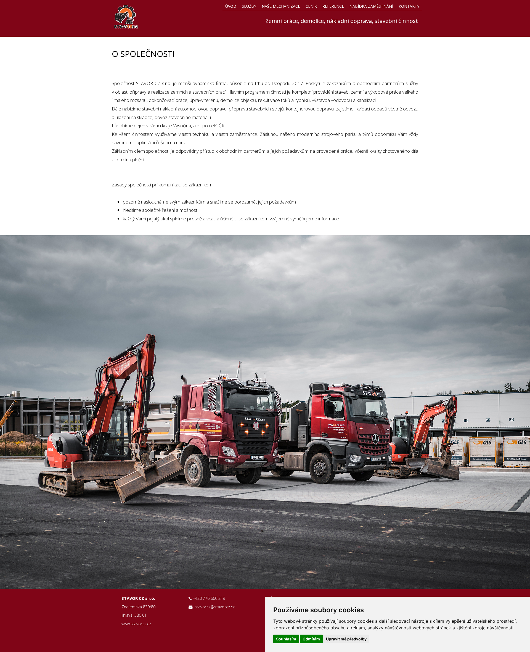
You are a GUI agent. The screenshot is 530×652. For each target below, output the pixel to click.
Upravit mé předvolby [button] (346, 639)
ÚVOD (230, 6)
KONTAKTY (409, 6)
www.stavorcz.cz (136, 623)
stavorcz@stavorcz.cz (215, 606)
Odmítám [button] (311, 639)
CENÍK (311, 6)
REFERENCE (333, 6)
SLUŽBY (249, 6)
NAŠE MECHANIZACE (281, 6)
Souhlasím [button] (286, 639)
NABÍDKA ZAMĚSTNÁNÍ (371, 6)
